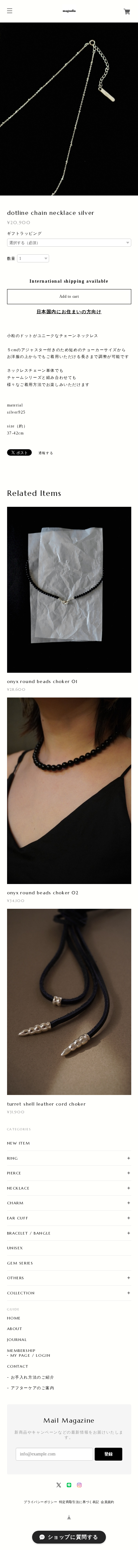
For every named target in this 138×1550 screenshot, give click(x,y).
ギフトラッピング (24, 233)
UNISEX (15, 1247)
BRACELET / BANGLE (29, 1233)
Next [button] (131, 109)
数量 (11, 258)
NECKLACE (18, 1188)
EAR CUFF (18, 1218)
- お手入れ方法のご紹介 (31, 1377)
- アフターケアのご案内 (31, 1388)
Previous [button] (6, 109)
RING (12, 1158)
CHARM (15, 1202)
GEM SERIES (20, 1263)
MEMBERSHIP (21, 1350)
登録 (108, 1454)
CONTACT (18, 1366)
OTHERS (16, 1277)
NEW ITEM (18, 1143)
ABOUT (14, 1329)
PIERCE (14, 1173)
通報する (46, 453)
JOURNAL (17, 1339)
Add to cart (69, 296)
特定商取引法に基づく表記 (79, 1502)
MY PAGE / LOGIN (30, 1355)
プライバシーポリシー (40, 1502)
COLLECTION (21, 1292)
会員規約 (107, 1502)
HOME (14, 1318)
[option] (69, 109)
